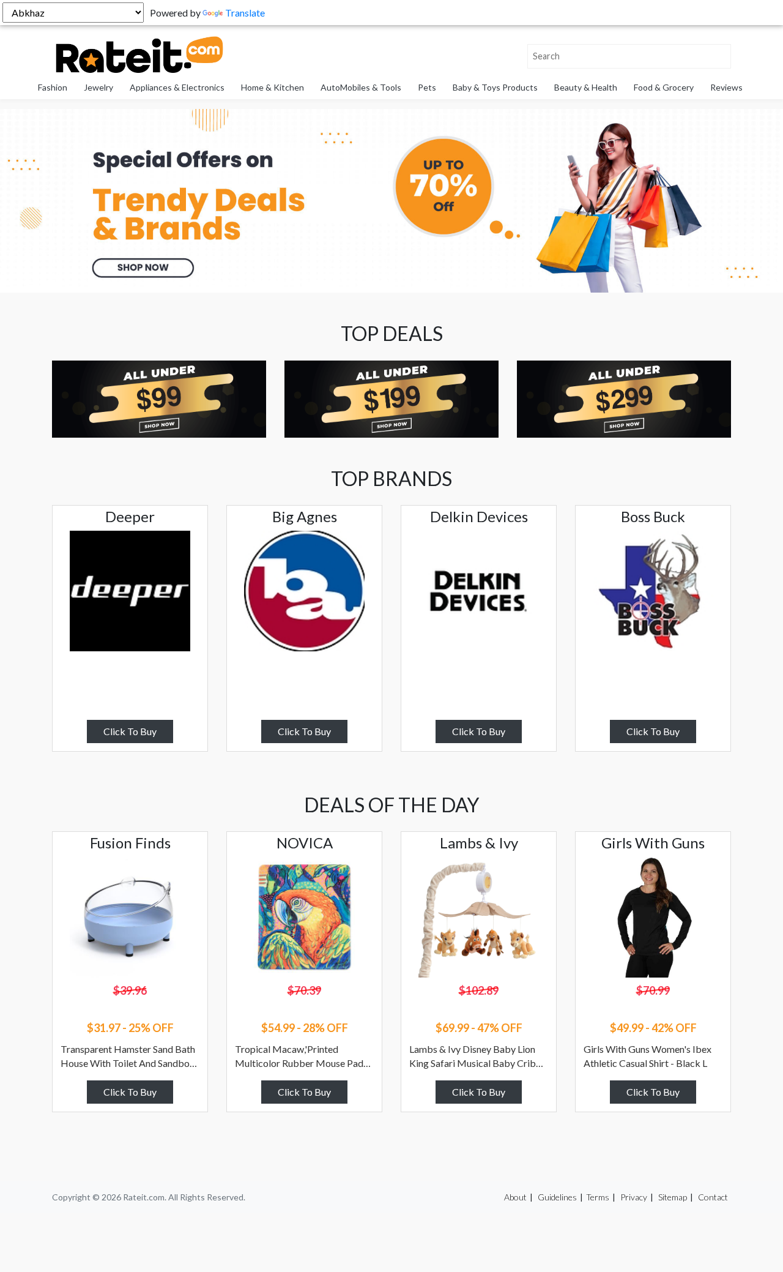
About (515, 1197)
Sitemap (672, 1197)
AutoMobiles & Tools (361, 87)
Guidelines (557, 1197)
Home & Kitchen (272, 87)
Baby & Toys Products (495, 87)
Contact (713, 1197)
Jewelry (98, 87)
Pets (427, 87)
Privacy (633, 1197)
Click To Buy (130, 731)
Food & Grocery (664, 87)
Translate (245, 12)
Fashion (52, 87)
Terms (597, 1197)
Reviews (726, 87)
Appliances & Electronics (177, 87)
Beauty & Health (585, 87)
